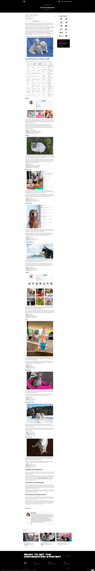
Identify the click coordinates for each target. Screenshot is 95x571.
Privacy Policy (25, 568)
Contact (70, 1)
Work (65, 1)
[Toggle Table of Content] (33, 18)
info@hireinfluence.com (68, 568)
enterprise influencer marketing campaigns (45, 36)
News (67, 1)
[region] (47, 570)
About (62, 1)
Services (59, 1)
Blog (28, 568)
